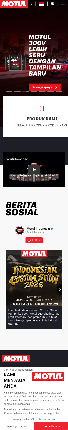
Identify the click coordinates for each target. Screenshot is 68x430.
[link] (34, 62)
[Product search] (32, 4)
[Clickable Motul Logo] (14, 4)
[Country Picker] (42, 4)
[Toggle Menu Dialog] (62, 4)
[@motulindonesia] (20, 230)
